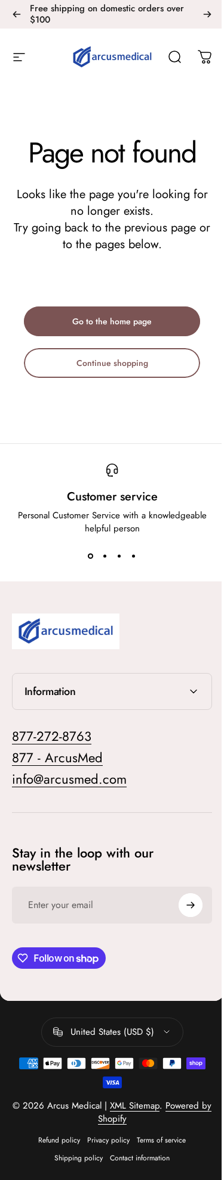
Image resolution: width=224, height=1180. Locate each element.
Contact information (135, 1158)
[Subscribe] (182, 905)
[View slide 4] (134, 556)
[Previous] (17, 14)
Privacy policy (104, 1140)
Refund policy (55, 1140)
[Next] (207, 14)
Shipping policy (74, 1158)
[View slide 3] (119, 556)
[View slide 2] (105, 556)
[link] (69, 779)
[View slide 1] (91, 556)
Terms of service (157, 1140)
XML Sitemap (136, 1105)
